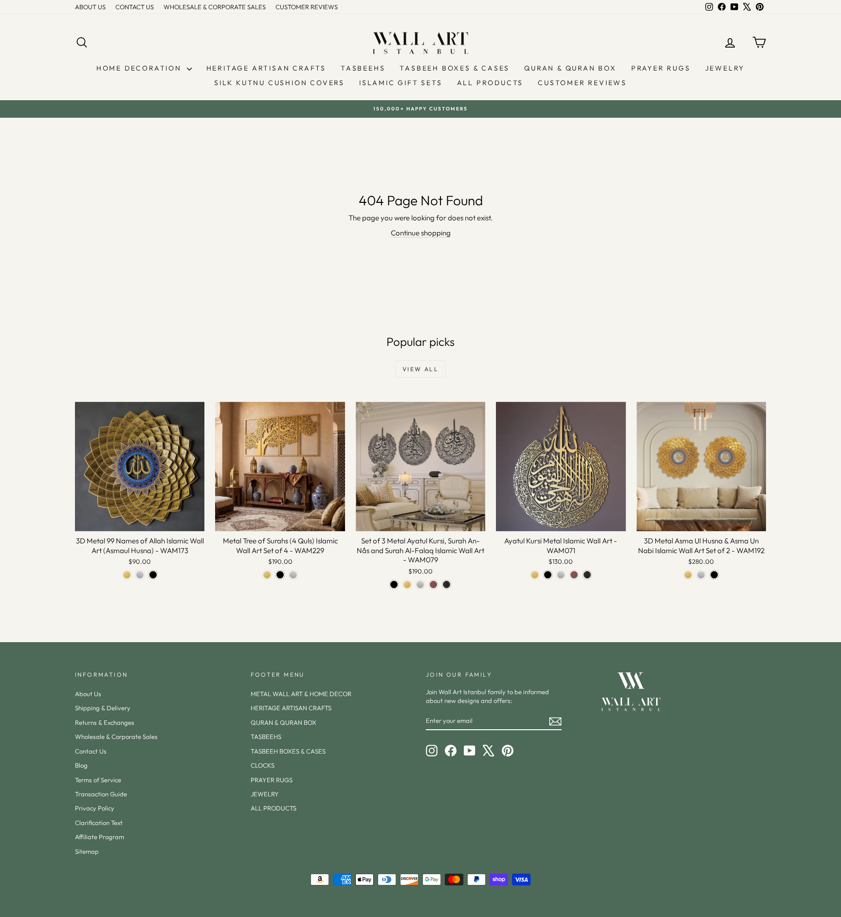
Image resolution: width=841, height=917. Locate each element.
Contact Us (91, 751)
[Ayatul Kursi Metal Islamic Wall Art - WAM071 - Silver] (561, 574)
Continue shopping (421, 232)
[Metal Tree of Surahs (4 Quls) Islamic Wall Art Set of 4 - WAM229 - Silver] (293, 574)
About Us (88, 694)
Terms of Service (98, 780)
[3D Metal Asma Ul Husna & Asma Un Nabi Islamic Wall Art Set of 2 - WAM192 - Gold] (688, 574)
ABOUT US (90, 7)
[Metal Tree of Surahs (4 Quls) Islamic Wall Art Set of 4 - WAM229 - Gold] (267, 574)
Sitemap (87, 851)
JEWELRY (725, 68)
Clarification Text (99, 823)
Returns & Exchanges (104, 722)
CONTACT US (134, 7)
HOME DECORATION (140, 68)
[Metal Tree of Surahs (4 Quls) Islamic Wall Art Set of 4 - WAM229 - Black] (280, 574)
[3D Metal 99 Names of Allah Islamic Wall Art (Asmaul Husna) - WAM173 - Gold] (126, 574)
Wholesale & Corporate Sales (116, 736)
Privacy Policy (94, 808)
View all (420, 369)
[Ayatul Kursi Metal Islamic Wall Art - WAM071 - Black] (547, 574)
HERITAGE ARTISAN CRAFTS (266, 68)
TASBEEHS (363, 68)
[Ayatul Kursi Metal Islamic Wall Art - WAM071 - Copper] (574, 574)
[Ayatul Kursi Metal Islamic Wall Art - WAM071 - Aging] (587, 574)
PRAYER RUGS (661, 68)
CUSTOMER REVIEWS (306, 7)
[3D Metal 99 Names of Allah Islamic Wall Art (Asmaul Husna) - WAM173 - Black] (153, 574)
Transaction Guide (101, 794)
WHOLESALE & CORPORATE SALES (215, 7)
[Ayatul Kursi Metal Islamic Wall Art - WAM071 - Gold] (534, 574)
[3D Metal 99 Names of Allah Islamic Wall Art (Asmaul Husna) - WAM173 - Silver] (140, 574)
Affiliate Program (99, 837)
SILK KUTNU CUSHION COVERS (279, 82)
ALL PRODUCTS (490, 82)
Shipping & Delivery (102, 708)
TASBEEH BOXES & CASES (455, 68)
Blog (81, 765)
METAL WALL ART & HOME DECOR (301, 694)
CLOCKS (262, 765)
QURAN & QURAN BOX (570, 68)
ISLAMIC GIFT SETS (400, 82)
